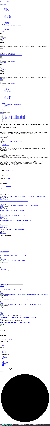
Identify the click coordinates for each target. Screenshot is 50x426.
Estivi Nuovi (6, 21)
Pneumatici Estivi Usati (3, 208)
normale (7, 188)
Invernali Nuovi (6, 22)
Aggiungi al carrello (3, 204)
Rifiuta (6, 425)
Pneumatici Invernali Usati (12, 141)
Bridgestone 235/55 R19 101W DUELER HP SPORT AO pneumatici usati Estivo (16, 220)
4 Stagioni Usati (6, 10)
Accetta (3, 425)
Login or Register (2, 423)
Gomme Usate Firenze (7, 13)
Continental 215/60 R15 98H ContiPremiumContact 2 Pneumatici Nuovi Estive (16, 265)
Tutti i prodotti (12, 53)
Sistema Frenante (6, 106)
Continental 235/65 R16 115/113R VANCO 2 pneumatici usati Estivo (13, 229)
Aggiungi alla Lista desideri (4, 197)
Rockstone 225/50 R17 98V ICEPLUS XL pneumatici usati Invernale (14, 201)
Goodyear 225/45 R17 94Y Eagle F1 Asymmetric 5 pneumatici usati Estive (15, 299)
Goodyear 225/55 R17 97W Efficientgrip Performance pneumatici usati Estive (15, 255)
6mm (6, 180)
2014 (6, 191)
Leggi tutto (1, 293)
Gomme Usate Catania (7, 17)
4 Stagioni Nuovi (6, 23)
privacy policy (2, 47)
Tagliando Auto (6, 26)
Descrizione (4, 144)
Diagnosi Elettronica (7, 29)
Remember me (3, 37)
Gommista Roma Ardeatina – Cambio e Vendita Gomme (12, 25)
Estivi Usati (5, 8)
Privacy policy (10, 425)
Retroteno (5, 28)
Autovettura (8, 178)
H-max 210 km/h (8, 186)
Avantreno (5, 27)
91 (6, 183)
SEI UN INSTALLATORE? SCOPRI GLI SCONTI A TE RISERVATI (11, 55)
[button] (25, 51)
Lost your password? (3, 38)
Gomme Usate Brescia (7, 15)
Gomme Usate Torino (7, 92)
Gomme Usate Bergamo (7, 14)
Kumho (7, 175)
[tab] (26, 144)
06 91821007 (2, 113)
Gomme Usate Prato (7, 19)
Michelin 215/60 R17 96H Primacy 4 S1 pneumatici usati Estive (12, 309)
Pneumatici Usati (5, 2)
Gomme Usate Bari (7, 18)
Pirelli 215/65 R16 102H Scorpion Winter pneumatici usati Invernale (13, 289)
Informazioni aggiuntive (5, 145)
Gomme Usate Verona (7, 16)
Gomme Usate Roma (7, 11)
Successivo (1, 319)
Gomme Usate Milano (7, 12)
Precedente (1, 314)
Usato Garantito (6, 7)
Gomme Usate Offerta (7, 99)
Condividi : (1, 142)
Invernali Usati (6, 9)
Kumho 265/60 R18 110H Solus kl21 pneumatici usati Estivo (12, 210)
